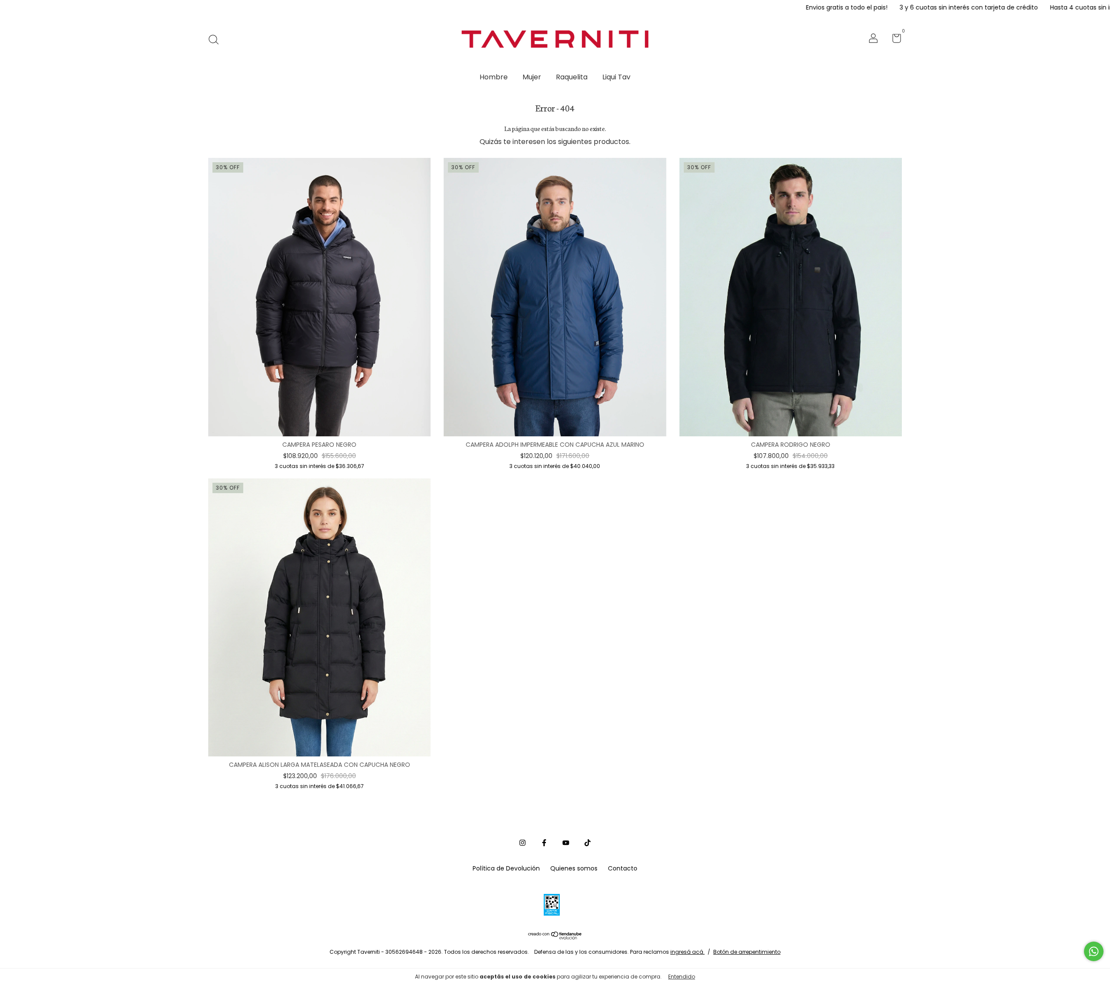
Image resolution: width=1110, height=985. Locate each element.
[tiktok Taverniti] (587, 843)
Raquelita (572, 77)
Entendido (681, 976)
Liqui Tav (616, 77)
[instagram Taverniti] (522, 843)
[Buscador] (216, 39)
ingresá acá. (687, 952)
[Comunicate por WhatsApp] (1093, 951)
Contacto (622, 868)
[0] (893, 40)
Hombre (494, 77)
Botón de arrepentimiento (746, 952)
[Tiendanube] (555, 937)
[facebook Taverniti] (544, 843)
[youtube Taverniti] (565, 843)
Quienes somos (573, 868)
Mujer (531, 77)
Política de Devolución (506, 868)
